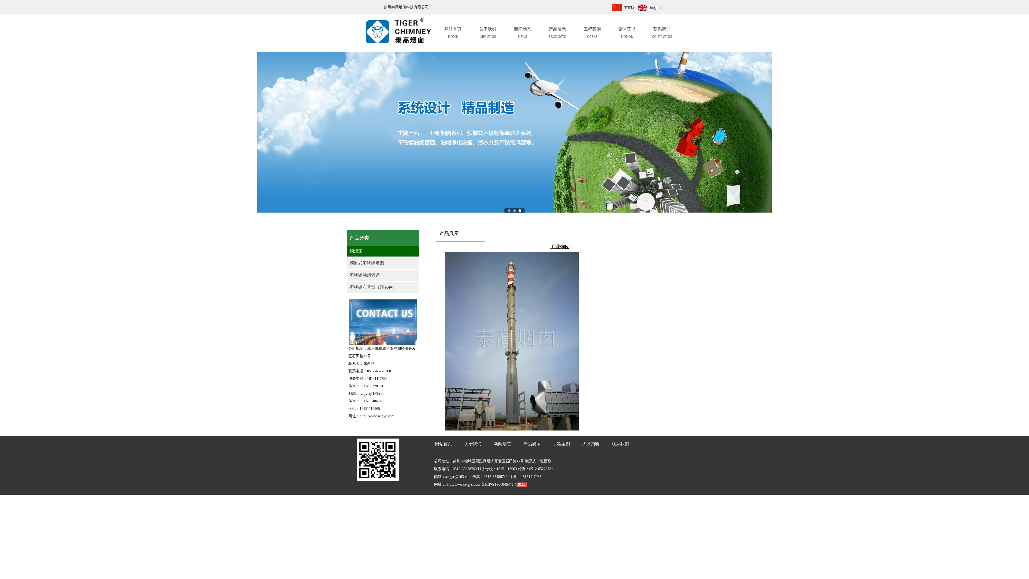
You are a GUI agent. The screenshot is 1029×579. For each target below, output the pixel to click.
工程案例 (592, 33)
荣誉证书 (627, 33)
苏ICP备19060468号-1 (498, 484)
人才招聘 (590, 443)
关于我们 (487, 33)
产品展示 (557, 33)
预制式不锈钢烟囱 (367, 263)
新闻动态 (522, 33)
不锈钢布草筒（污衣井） (373, 287)
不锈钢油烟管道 (365, 275)
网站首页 (452, 33)
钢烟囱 (356, 251)
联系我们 (662, 33)
